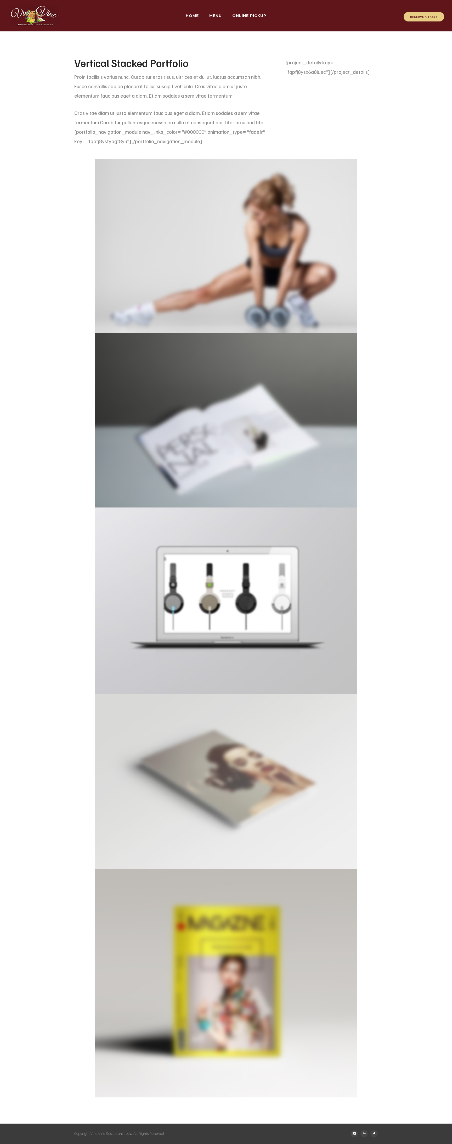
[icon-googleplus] (365, 1133)
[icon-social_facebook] (374, 1133)
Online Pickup (249, 15)
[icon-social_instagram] (355, 1133)
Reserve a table (424, 16)
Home (192, 15)
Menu (215, 15)
